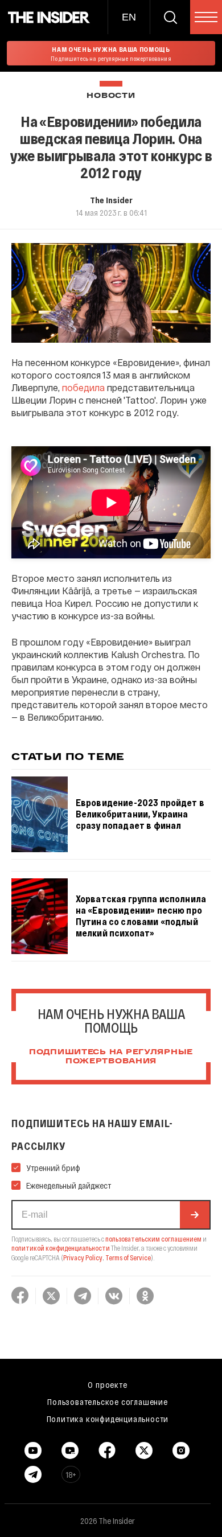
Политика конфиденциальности (108, 1418)
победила (83, 387)
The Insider (111, 200)
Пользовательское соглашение (107, 1401)
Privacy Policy (82, 1257)
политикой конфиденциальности (60, 1248)
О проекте (107, 1384)
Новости (111, 96)
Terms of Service (128, 1257)
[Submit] (194, 1214)
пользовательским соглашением (153, 1239)
